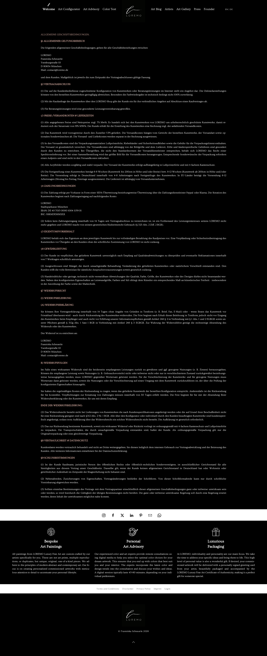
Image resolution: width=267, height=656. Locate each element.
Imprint (157, 589)
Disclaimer (128, 589)
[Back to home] (133, 11)
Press (197, 9)
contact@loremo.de (57, 70)
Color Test (109, 9)
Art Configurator (69, 9)
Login (167, 589)
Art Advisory (91, 9)
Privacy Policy (144, 589)
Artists (169, 9)
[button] (133, 642)
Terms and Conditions (108, 589)
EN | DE (229, 9)
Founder (209, 9)
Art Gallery (183, 9)
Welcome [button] (49, 9)
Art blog (156, 9)
